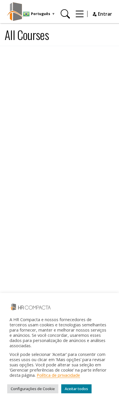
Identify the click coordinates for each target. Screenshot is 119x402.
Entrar (104, 14)
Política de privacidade (58, 375)
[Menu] (79, 14)
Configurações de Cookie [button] (33, 388)
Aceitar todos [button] (76, 388)
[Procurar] (65, 14)
